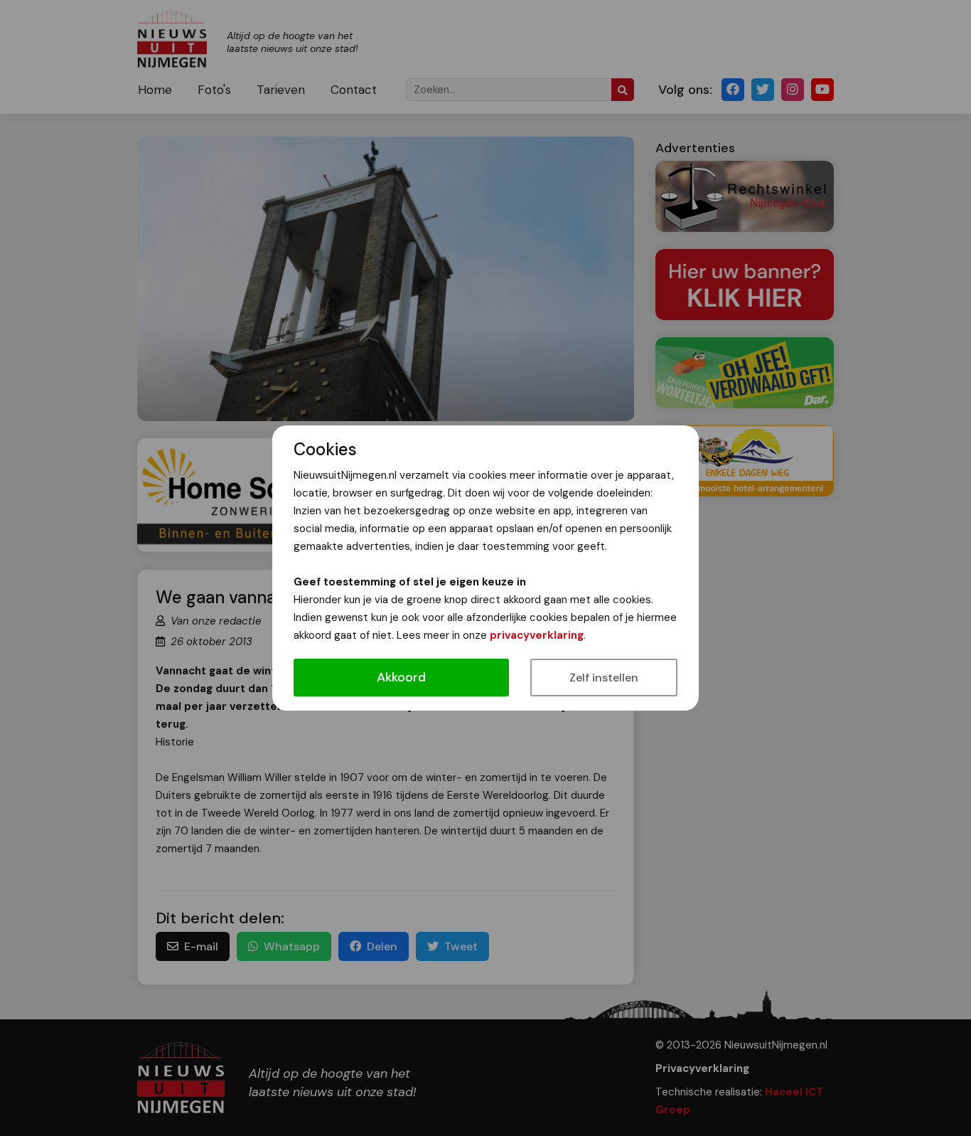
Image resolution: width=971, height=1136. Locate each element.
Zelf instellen (603, 677)
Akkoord (401, 677)
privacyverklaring (537, 635)
